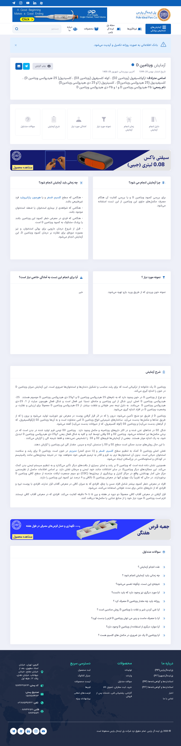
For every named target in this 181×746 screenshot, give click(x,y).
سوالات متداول (125, 681)
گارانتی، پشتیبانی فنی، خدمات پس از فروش (114, 694)
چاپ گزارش (41, 66)
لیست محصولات (82, 681)
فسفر (50, 198)
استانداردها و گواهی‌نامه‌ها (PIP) (157, 681)
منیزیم (73, 451)
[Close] (16, 45)
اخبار (171, 693)
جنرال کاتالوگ (84, 676)
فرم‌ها (87, 687)
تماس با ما (168, 698)
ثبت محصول (84, 670)
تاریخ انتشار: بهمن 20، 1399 (152, 72)
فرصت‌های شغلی (82, 693)
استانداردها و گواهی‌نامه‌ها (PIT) (157, 687)
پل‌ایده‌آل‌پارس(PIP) (164, 670)
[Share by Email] (18, 66)
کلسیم (57, 198)
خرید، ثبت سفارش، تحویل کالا (117, 687)
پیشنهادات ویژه (83, 698)
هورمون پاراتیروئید (30, 198)
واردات (129, 676)
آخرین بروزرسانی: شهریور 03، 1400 (118, 72)
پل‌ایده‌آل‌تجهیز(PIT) (163, 676)
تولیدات (128, 670)
